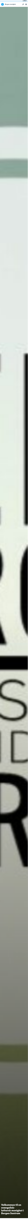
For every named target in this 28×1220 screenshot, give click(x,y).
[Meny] (26, 4)
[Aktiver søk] (22, 4)
